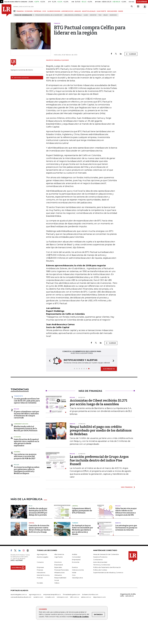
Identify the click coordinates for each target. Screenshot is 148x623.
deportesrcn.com (99, 597)
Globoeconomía (78, 570)
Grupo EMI (113, 15)
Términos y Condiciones (101, 565)
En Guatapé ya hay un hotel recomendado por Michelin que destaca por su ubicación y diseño (82, 530)
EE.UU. (31, 506)
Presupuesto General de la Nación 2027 (48, 15)
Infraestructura (59, 572)
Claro (86, 15)
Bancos (118, 523)
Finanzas (40, 570)
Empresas (40, 567)
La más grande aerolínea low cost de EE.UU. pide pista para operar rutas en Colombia (27, 401)
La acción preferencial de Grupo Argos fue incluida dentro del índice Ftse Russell (99, 460)
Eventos (75, 567)
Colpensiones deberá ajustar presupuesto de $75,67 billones (82, 510)
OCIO (44, 11)
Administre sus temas (21, 77)
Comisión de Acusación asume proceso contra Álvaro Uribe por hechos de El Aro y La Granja (39, 529)
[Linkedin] (120, 54)
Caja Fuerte (58, 557)
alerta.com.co (86, 597)
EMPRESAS (37, 11)
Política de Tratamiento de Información (107, 567)
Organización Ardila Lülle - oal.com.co (128, 595)
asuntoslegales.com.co (19, 594)
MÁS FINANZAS (127, 487)
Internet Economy (43, 575)
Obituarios (58, 575)
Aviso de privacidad (100, 562)
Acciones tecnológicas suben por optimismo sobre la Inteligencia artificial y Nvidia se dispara (26, 470)
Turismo (75, 523)
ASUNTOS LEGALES (88, 11)
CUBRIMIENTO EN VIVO (21, 424)
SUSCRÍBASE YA (109, 369)
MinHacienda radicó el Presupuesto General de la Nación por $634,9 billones (25, 428)
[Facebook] (111, 54)
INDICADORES (112, 11)
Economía (17, 437)
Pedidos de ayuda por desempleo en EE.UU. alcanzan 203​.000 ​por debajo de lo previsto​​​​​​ (38, 511)
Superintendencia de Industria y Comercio (108, 572)
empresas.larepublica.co (52, 594)
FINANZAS (20, 11)
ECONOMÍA (29, 11)
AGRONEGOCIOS (67, 11)
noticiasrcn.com (62, 597)
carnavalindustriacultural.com (21, 597)
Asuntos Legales (42, 557)
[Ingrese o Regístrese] (144, 6)
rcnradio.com (50, 597)
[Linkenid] (20, 551)
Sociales (40, 583)
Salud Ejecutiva (77, 578)
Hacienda (17, 451)
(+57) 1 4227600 (16, 560)
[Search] (131, 6)
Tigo (99, 15)
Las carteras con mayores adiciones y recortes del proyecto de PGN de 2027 (25, 456)
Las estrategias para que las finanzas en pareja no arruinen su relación (126, 528)
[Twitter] (116, 54)
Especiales (58, 567)
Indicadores (41, 572)
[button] (49, 361)
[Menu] (14, 11)
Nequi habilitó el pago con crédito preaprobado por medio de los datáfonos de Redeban (101, 430)
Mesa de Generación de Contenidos (106, 554)
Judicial (31, 523)
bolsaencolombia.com (90, 594)
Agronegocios (42, 554)
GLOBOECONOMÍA (53, 11)
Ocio (74, 575)
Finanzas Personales (61, 570)
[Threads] (29, 551)
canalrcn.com (38, 597)
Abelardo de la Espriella (73, 15)
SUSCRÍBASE (142, 2)
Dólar (105, 15)
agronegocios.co (35, 594)
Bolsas (16, 409)
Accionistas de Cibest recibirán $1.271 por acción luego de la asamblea (98, 402)
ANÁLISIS (77, 11)
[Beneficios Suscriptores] (138, 6)
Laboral (75, 506)
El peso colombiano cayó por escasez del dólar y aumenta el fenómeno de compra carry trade (26, 415)
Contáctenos (97, 559)
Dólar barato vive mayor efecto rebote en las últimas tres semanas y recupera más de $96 (126, 511)
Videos (56, 583)
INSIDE (120, 11)
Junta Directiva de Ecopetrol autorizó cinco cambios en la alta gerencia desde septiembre (26, 442)
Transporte (18, 396)
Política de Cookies (81, 617)
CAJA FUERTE (101, 11)
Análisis (74, 554)
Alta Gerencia (59, 554)
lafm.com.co (74, 597)
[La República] (6, 10)
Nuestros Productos (100, 557)
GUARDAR (132, 54)
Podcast (40, 578)
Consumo (40, 562)
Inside (74, 572)
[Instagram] (24, 551)
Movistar (93, 15)
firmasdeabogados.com (71, 594)
